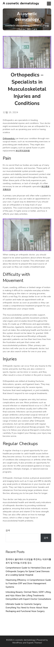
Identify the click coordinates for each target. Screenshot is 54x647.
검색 (8, 530)
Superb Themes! (34, 642)
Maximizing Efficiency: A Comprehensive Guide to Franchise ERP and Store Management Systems (28, 584)
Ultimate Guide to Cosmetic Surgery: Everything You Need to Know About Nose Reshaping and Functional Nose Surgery (27, 608)
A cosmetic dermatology (21, 3)
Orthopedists (9, 138)
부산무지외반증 (23, 150)
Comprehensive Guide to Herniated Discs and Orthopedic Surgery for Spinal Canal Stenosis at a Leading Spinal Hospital (28, 571)
